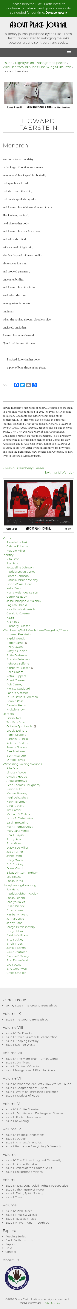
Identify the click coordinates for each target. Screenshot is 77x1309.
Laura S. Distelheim (20, 818)
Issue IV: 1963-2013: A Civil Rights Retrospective (36, 1185)
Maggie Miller (16, 550)
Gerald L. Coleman (19, 613)
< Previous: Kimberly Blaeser (23, 468)
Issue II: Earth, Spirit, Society (24, 1193)
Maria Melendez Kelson (22, 592)
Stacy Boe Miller (17, 847)
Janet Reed (14, 856)
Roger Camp (15, 643)
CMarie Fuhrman (18, 546)
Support (11, 1244)
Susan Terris (15, 881)
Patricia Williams (18, 935)
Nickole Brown (16, 709)
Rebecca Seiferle (18, 663)
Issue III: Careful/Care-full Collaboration (31, 1037)
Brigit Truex (15, 943)
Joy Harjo (13, 563)
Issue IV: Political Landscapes (24, 1135)
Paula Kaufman (17, 952)
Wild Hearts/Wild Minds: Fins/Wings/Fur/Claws (37, 67)
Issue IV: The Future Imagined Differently (33, 1160)
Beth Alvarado (16, 755)
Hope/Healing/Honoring (19, 885)
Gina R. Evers (15, 805)
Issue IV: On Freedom (19, 1033)
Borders (8, 714)
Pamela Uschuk (17, 542)
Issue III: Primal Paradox (21, 1164)
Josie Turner (15, 851)
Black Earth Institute (19, 1240)
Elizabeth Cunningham (22, 872)
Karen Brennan (17, 801)
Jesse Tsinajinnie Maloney (24, 601)
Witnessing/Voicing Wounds (22, 764)
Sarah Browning (17, 822)
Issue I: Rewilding (17, 1121)
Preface (8, 538)
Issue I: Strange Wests (20, 1044)
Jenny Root (14, 839)
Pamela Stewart (17, 705)
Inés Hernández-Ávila (21, 609)
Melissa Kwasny (17, 793)
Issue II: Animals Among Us (23, 1142)
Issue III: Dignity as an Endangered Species (34, 1113)
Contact (10, 1252)
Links (8, 1248)
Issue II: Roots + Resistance (23, 1117)
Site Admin (52, 1303)
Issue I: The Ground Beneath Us (26, 1019)
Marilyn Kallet (16, 902)
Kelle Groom (15, 588)
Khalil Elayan (15, 835)
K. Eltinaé (13, 621)
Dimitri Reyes (16, 759)
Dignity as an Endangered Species (40, 63)
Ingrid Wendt (16, 638)
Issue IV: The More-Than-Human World (31, 1058)
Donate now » (56, 12)
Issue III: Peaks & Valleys (21, 1215)
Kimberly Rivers (17, 914)
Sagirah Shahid (17, 605)
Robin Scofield (16, 734)
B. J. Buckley (15, 864)
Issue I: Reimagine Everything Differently (33, 1146)
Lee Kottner (15, 876)
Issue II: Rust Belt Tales (20, 1218)
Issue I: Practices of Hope (22, 1095)
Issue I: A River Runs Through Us (27, 1222)
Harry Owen (15, 647)
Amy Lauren (15, 910)
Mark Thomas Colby (20, 826)
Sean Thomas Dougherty (23, 785)
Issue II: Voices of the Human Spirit (28, 1168)
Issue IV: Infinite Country (22, 1109)
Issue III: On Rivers (17, 1062)
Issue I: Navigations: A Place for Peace (30, 1070)
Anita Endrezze (17, 655)
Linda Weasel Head (20, 584)
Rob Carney (14, 684)
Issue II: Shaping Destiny (21, 1041)
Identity (8, 555)
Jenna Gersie (15, 918)
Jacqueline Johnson (20, 567)
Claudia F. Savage (18, 956)
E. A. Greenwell (17, 968)
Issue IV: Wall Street (18, 1211)
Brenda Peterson (18, 659)
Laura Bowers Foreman (22, 697)
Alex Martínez (16, 751)
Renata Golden (17, 747)
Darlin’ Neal (14, 718)
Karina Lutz (14, 789)
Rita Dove (13, 559)
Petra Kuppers (16, 676)
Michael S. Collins (18, 814)
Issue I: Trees (13, 1197)
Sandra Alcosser (17, 693)
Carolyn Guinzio (17, 739)
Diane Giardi (15, 868)
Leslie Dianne (16, 906)
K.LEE (10, 617)
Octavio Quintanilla (20, 726)
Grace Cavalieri (17, 973)
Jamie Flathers (16, 947)
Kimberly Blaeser (18, 626)
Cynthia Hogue (17, 776)
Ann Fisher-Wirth (18, 960)
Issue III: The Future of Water (24, 1189)
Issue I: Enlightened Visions (24, 1172)
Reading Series (15, 1236)
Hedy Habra (15, 931)
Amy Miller (14, 843)
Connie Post (15, 701)
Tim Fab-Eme (16, 722)
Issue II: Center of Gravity (22, 1066)
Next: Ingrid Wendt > (59, 472)
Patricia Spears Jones (21, 571)
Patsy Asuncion (17, 651)
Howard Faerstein (19, 634)
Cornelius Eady (17, 596)
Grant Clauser (16, 680)
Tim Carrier (14, 810)
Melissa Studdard (18, 688)
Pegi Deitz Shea (17, 797)
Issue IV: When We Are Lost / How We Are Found (38, 1084)
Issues (7, 63)
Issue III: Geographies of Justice (26, 1088)
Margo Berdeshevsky (21, 927)
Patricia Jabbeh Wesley (22, 580)
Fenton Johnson (18, 576)
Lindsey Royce (16, 772)
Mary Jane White (18, 830)
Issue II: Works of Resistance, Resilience (31, 1092)
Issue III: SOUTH (15, 1138)
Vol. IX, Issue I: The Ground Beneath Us (31, 1005)
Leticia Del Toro (17, 730)
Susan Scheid (16, 898)
